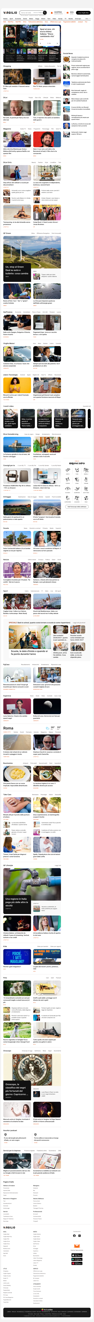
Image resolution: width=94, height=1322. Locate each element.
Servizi (5, 1211)
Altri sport (58, 591)
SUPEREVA (84, 1311)
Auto (34, 343)
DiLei (5, 97)
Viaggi (37, 18)
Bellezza (58, 97)
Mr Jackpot (36, 1278)
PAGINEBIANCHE (46, 1311)
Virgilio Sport (36, 1236)
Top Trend (6, 1175)
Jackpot (80, 22)
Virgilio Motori (9, 343)
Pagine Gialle (8, 1182)
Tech (48, 18)
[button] (57, 43)
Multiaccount (6, 1248)
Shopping (5, 1271)
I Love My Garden (43, 465)
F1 (42, 591)
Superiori (58, 528)
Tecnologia (36, 88)
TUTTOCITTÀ (54, 1311)
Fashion (40, 162)
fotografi (35, 1221)
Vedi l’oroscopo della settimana (77, 506)
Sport (11, 18)
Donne (25, 18)
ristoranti (35, 1193)
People (31, 97)
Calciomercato (35, 591)
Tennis (42, 39)
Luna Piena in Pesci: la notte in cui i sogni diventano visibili (49, 1094)
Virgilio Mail (6, 1234)
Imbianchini (35, 664)
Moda (52, 97)
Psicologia (44, 794)
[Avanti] (89, 418)
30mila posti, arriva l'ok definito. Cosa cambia (60, 655)
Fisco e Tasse (36, 312)
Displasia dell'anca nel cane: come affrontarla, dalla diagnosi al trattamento (21, 1010)
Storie (59, 559)
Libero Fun (36, 1280)
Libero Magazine (37, 1260)
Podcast (58, 978)
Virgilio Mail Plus (7, 1236)
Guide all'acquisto (50, 66)
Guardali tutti (87, 406)
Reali (4, 122)
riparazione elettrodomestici (10, 1193)
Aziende (36, 732)
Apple (29, 375)
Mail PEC (18, 22)
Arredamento (46, 434)
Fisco (34, 336)
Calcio (26, 591)
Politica (47, 559)
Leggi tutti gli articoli (79, 622)
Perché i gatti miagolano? (12, 967)
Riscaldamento (25, 664)
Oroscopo (78, 18)
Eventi (22, 732)
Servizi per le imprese (12, 1151)
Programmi (37, 129)
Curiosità (58, 343)
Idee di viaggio (32, 497)
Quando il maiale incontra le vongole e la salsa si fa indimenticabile (80, 59)
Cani (47, 978)
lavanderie (6, 1214)
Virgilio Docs (6, 1243)
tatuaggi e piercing (38, 1208)
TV (65, 18)
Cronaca (40, 559)
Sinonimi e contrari (34, 528)
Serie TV (58, 129)
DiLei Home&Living (10, 434)
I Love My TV (22, 465)
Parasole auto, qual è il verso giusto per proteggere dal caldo (77, 423)
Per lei (59, 66)
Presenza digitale (29, 1150)
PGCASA (39, 1311)
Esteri (53, 559)
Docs (46, 22)
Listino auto (6, 1283)
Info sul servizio (24, 15)
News (29, 129)
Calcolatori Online (37, 1300)
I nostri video (8, 406)
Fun (86, 22)
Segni (50, 1051)
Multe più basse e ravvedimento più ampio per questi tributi (80, 117)
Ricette (71, 18)
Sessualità (58, 794)
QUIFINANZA (70, 1311)
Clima (33, 233)
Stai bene (5, 819)
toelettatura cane (8, 1216)
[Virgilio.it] (10, 13)
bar (34, 1190)
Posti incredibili (56, 497)
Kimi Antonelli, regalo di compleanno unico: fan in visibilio (79, 92)
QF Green (7, 233)
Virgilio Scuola (7, 1276)
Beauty (34, 162)
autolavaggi (6, 1208)
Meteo (31, 18)
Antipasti (25, 763)
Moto (39, 343)
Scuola (6, 528)
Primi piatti (33, 763)
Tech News (6, 399)
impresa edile (6, 1190)
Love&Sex (53, 162)
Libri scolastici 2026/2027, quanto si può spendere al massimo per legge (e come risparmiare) (60, 640)
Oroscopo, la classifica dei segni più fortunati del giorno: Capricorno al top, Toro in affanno (17, 1089)
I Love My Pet (32, 465)
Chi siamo (30, 1313)
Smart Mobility (7, 1285)
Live (51, 591)
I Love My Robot (56, 465)
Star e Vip (38, 97)
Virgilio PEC (6, 1239)
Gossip (60, 18)
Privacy (42, 1313)
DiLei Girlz (7, 162)
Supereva (7, 696)
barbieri (35, 1206)
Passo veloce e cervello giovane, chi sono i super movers (19, 832)
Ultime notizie (32, 559)
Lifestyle (6, 91)
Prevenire (36, 819)
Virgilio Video (36, 1241)
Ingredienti (58, 763)
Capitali (47, 497)
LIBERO (9, 1311)
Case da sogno (28, 434)
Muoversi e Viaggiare (10, 1198)
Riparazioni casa (56, 664)
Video (54, 18)
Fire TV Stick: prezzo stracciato (44, 86)
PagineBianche (7, 1299)
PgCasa (6, 664)
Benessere (35, 794)
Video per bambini (42, 946)
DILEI (59, 1311)
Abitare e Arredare (9, 1185)
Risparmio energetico (9, 689)
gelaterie (35, 1188)
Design (38, 434)
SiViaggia (7, 497)
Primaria (45, 528)
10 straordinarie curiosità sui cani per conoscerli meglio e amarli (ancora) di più (16, 1000)
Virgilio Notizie (37, 1234)
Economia (18, 18)
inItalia (35, 1253)
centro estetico (37, 1203)
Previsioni (58, 732)
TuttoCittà (5, 1302)
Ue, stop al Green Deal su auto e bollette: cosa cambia (17, 270)
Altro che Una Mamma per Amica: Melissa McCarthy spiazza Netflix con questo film (16, 151)
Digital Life (36, 375)
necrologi (5, 1221)
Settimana (38, 1051)
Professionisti (37, 1211)
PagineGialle (6, 1290)
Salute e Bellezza (38, 1198)
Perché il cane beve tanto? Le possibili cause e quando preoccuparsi (20, 1017)
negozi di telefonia (8, 1218)
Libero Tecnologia (10, 375)
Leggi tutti (58, 865)
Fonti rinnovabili (56, 233)
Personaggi (45, 129)
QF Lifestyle (8, 865)
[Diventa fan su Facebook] (74, 1236)
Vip (34, 122)
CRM (59, 1150)
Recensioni (58, 375)
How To (43, 375)
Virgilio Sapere (7, 1273)
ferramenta (6, 1188)
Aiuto (4, 1255)
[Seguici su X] (79, 1236)
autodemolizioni (7, 1203)
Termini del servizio (33, 15)
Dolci (50, 763)
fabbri (5, 1195)
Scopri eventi (36, 1289)
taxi (4, 1201)
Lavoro (59, 312)
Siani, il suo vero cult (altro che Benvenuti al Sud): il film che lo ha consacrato (45, 151)
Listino (52, 343)
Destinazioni (22, 497)
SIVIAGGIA (64, 1311)
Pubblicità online (42, 1150)
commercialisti (37, 1216)
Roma (8, 728)
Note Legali (36, 1313)
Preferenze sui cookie (57, 1313)
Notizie (5, 18)
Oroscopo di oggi (27, 1051)
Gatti (52, 978)
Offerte (40, 66)
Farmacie (28, 732)
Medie (51, 528)
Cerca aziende (37, 1286)
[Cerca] (45, 13)
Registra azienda (7, 1292)
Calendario (6, 1251)
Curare (35, 859)
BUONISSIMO (77, 1311)
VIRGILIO (14, 1311)
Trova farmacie (37, 1291)
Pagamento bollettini (69, 22)
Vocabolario (36, 1296)
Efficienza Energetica (43, 233)
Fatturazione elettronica (35, 22)
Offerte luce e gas (55, 22)
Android (22, 375)
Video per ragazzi (55, 946)
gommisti (5, 1206)
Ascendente (57, 1051)
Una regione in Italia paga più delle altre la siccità (17, 902)
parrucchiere (36, 1201)
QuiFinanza (7, 312)
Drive (24, 22)
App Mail (5, 1253)
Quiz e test (57, 696)
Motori (43, 18)
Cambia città (7, 732)
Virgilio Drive (6, 1241)
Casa (4, 459)
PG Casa (5, 1295)
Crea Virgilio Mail (83, 13)
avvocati (35, 1214)
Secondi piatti (43, 763)
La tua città (36, 1293)
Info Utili (45, 312)
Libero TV (35, 1263)
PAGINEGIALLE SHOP (30, 1311)
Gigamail (5, 1246)
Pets (5, 978)
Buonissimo (8, 763)
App (34, 399)
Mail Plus (10, 22)
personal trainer (37, 1218)
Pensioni (52, 312)
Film (52, 129)
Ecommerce (52, 1150)
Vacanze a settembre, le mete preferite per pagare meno (49, 908)
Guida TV (23, 129)
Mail (4, 22)
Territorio (6, 756)
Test (59, 162)
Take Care (7, 795)
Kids (5, 946)
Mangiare (36, 1185)
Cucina (5, 788)
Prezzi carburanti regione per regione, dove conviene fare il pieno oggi (80, 67)
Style (46, 162)
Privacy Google (42, 15)
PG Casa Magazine (8, 1297)
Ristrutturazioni (56, 434)
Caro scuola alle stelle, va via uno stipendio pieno (76, 655)
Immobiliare (26, 312)
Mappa (51, 732)
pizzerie (35, 1195)
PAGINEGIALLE (21, 1311)
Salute (51, 794)
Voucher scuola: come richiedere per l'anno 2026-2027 (77, 638)
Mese (44, 1051)
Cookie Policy (48, 1313)
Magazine (7, 129)
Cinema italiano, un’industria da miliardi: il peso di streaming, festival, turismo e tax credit (16, 935)
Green (7, 276)
